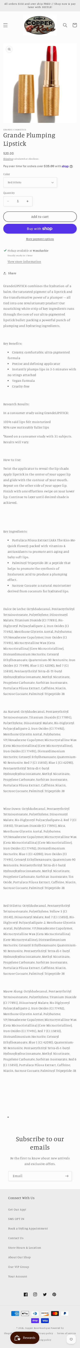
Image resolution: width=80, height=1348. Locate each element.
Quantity (9, 192)
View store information (24, 261)
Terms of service (66, 1333)
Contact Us (15, 1238)
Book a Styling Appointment (28, 1228)
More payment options (40, 238)
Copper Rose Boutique (37, 1328)
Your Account (17, 1276)
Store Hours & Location (24, 1247)
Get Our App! (17, 1209)
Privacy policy (45, 1333)
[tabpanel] (40, 692)
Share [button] (12, 273)
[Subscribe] (67, 1176)
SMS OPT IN (16, 1218)
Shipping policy (42, 1339)
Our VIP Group (18, 1266)
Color (6, 174)
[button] (5, 25)
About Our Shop (19, 1257)
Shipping (8, 159)
